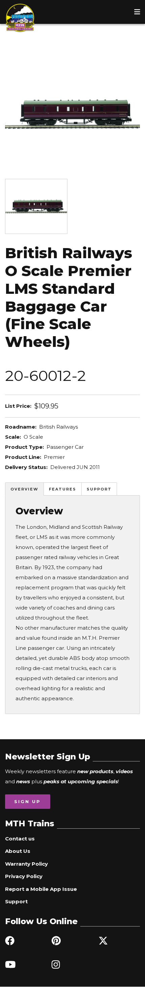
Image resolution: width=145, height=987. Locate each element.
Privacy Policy (23, 876)
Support (99, 489)
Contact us (20, 838)
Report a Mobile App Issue (41, 889)
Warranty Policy (26, 864)
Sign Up (27, 801)
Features (62, 489)
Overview (24, 489)
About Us (17, 851)
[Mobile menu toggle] (137, 12)
